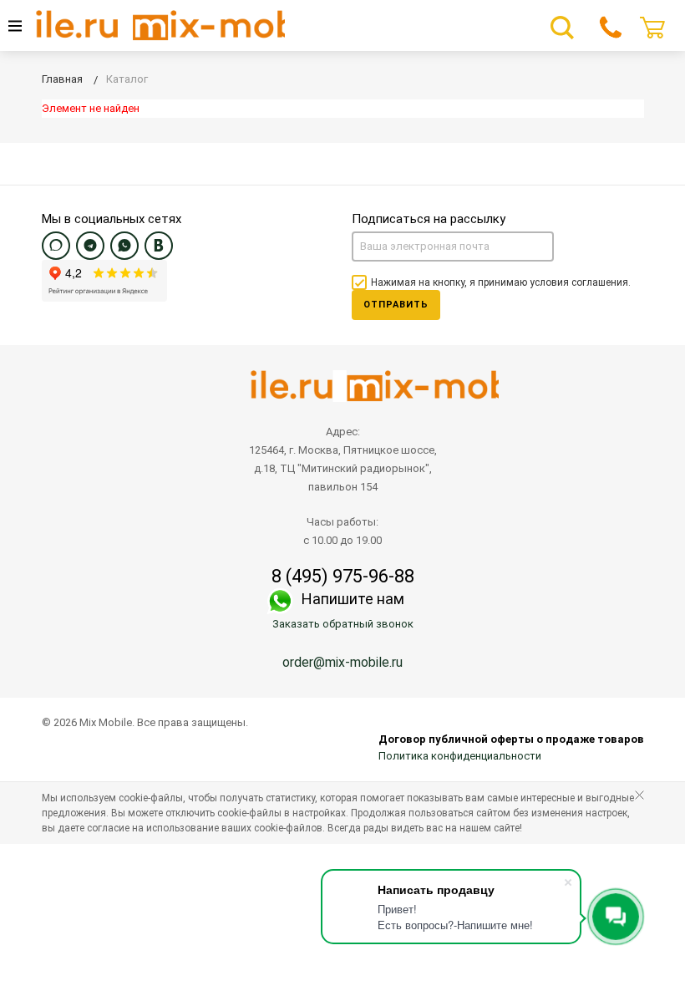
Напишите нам (353, 598)
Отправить (396, 304)
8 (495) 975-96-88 (342, 577)
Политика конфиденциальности (459, 756)
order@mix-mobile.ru (342, 662)
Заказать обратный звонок (343, 624)
